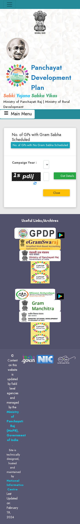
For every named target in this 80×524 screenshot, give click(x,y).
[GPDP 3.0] (40, 277)
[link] (40, 85)
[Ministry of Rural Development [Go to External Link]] (39, 244)
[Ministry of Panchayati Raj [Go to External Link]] (39, 255)
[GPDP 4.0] (40, 266)
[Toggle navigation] (9, 4)
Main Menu (21, 114)
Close (56, 193)
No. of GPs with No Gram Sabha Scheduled (40, 145)
